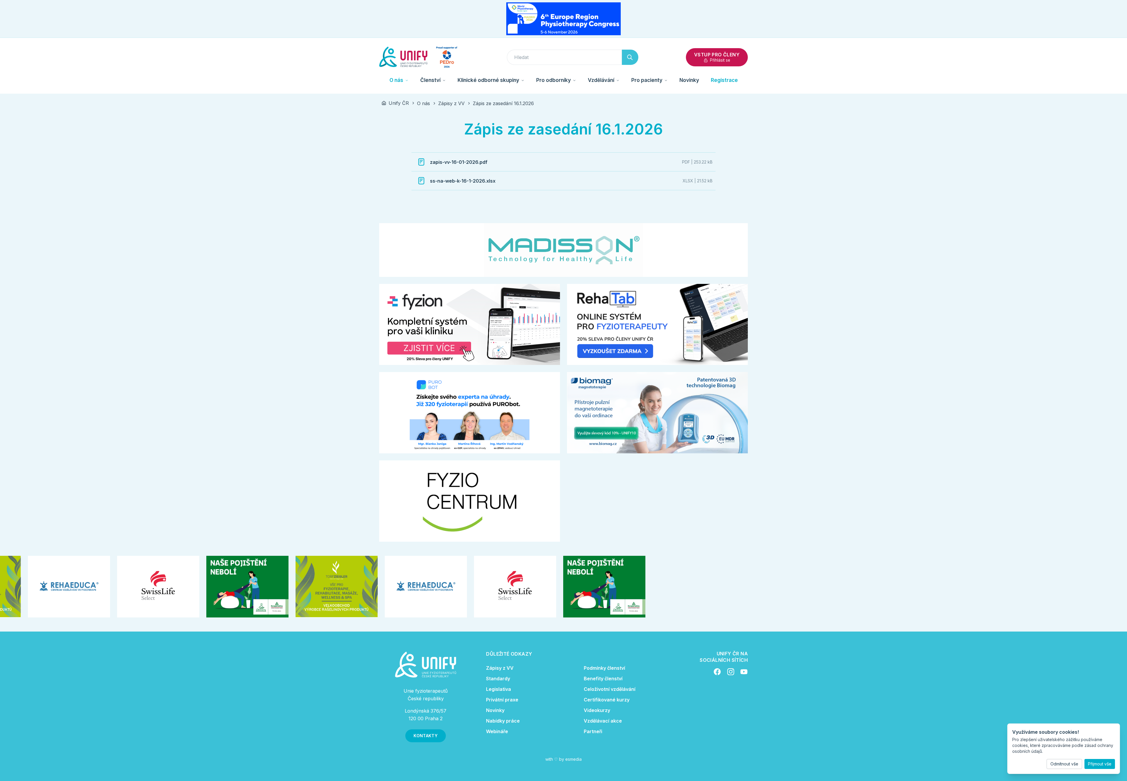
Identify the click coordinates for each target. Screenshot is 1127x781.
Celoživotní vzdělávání (609, 689)
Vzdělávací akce (603, 721)
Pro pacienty (646, 80)
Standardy (498, 678)
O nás (396, 80)
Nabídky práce (503, 721)
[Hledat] (630, 57)
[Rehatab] (657, 324)
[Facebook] (717, 672)
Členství (430, 80)
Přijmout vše (1099, 763)
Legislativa (498, 689)
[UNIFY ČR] (403, 57)
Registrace (724, 80)
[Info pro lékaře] (469, 412)
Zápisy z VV (451, 103)
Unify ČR (399, 103)
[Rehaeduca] (56, 586)
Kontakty (426, 735)
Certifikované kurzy (607, 700)
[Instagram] (731, 672)
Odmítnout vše (1064, 763)
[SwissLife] (145, 586)
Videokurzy (597, 710)
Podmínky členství (604, 668)
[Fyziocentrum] (469, 501)
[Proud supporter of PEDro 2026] (446, 57)
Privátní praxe (502, 700)
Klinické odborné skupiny (488, 80)
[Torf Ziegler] (324, 586)
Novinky (689, 80)
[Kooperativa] (234, 586)
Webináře (497, 731)
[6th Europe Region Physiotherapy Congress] (563, 18)
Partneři (593, 731)
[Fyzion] (469, 324)
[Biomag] (657, 412)
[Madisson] (563, 250)
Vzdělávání (601, 80)
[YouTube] (744, 672)
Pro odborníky (553, 80)
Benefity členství (603, 678)
